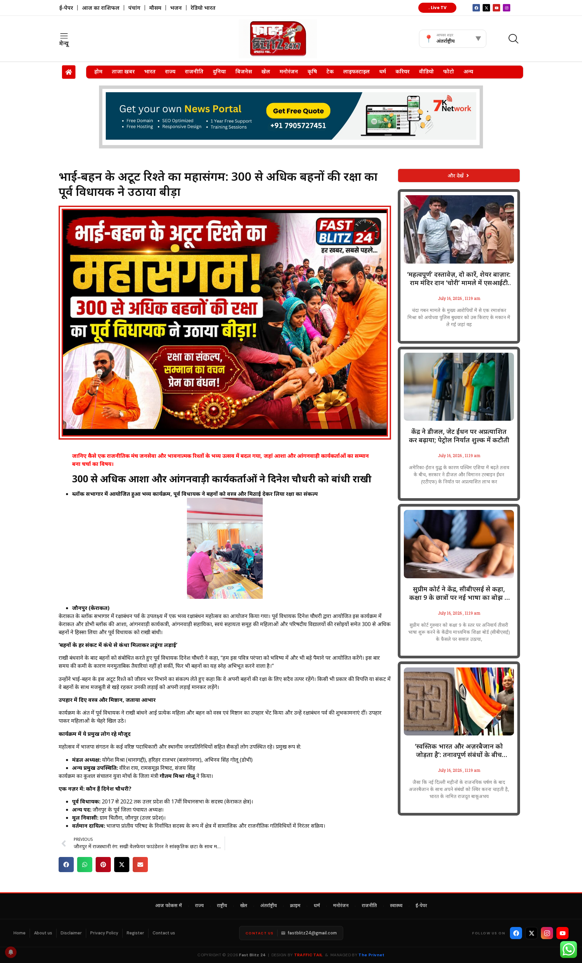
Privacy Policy (104, 933)
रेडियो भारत (203, 7)
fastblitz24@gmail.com (312, 933)
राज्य (170, 71)
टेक (330, 71)
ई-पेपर (66, 7)
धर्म (382, 71)
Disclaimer (71, 933)
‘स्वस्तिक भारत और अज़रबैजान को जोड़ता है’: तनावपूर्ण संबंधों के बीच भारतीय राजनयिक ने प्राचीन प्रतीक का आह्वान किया (459, 750)
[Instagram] (506, 7)
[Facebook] (516, 933)
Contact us (164, 933)
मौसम (155, 7)
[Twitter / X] (531, 933)
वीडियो (426, 71)
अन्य (468, 71)
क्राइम (295, 906)
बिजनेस (243, 71)
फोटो (448, 71)
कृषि (312, 71)
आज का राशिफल (101, 7)
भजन (176, 7)
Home (19, 933)
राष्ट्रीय (222, 906)
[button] (66, 864)
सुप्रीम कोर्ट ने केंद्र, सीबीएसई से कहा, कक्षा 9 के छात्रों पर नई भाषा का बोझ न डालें (459, 593)
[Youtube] (496, 7)
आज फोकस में (168, 906)
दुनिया (219, 71)
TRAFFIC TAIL (308, 955)
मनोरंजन (289, 71)
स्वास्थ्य (396, 906)
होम (98, 71)
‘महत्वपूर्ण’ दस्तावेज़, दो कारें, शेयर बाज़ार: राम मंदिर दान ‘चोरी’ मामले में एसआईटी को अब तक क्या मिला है (459, 278)
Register (135, 933)
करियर (402, 71)
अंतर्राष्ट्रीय (268, 906)
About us (43, 933)
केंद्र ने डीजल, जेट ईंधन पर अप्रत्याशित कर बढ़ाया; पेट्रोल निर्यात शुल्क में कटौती (459, 435)
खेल (265, 71)
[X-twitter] (486, 7)
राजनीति (194, 71)
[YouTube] (562, 933)
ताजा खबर (123, 71)
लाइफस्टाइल (356, 71)
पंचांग (134, 7)
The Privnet (371, 955)
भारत (150, 71)
